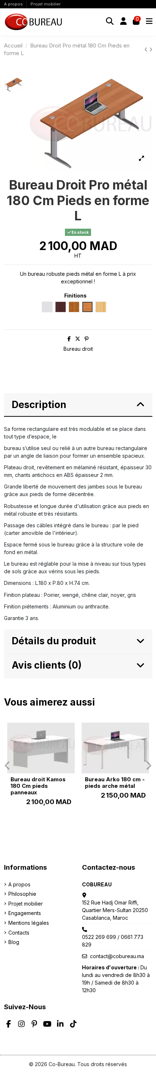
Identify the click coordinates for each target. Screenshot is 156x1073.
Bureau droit (78, 349)
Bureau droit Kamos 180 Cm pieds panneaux (38, 786)
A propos (14, 4)
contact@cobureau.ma (117, 956)
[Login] (123, 22)
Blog (13, 942)
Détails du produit (54, 640)
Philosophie (22, 894)
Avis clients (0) (47, 665)
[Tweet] (77, 339)
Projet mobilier (45, 4)
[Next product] (150, 49)
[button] (7, 765)
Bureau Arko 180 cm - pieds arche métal (115, 782)
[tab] (78, 405)
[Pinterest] (87, 339)
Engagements (24, 913)
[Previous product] (146, 49)
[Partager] (69, 339)
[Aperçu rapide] (69, 733)
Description (39, 404)
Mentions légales (28, 923)
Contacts (18, 932)
